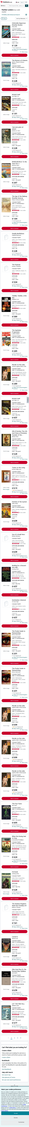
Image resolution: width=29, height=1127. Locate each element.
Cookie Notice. (12, 1107)
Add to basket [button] (15, 55)
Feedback (27, 399)
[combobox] (16, 6)
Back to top (14, 1086)
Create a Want (6, 1057)
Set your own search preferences (11, 1080)
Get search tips (6, 1075)
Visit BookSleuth (6, 1069)
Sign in (22, 2)
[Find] (26, 6)
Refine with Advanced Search (11, 14)
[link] (26, 14)
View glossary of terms (8, 1077)
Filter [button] (4, 18)
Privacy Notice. (4, 1110)
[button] (23, 52)
